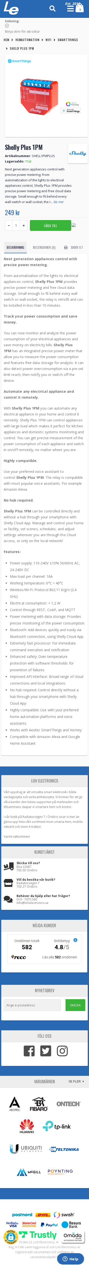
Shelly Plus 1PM (22, 48)
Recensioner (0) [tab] (44, 247)
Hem (6, 40)
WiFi (48, 40)
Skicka (75, 1005)
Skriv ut (76, 247)
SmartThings (68, 40)
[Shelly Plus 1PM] (46, 95)
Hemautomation (28, 40)
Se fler (75, 1081)
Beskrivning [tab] (15, 247)
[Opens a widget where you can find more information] (70, 1259)
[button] (10, 1237)
